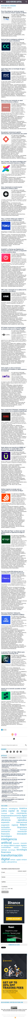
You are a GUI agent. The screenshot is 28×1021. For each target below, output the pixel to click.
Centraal (4, 813)
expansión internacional (15, 309)
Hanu (10, 436)
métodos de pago (6, 560)
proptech (4, 63)
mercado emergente (7, 718)
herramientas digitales (8, 398)
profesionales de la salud (9, 154)
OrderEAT (11, 279)
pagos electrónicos (7, 563)
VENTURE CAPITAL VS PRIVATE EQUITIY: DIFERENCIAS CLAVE (12, 791)
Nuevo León (18, 516)
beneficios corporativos (9, 387)
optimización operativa (15, 680)
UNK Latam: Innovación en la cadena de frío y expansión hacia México (13, 290)
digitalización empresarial (18, 206)
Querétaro (9, 520)
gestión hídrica (18, 88)
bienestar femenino (7, 116)
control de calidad (12, 307)
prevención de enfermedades (16, 125)
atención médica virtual (14, 386)
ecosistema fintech (7, 181)
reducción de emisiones (17, 478)
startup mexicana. (7, 565)
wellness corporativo (17, 444)
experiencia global (7, 352)
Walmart (4, 485)
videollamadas (21, 158)
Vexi (2, 183)
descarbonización (10, 509)
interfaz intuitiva (6, 355)
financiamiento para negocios (10, 555)
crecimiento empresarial (9, 237)
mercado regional (12, 641)
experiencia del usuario (8, 434)
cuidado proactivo (14, 393)
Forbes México (17, 512)
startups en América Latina (9, 283)
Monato (8, 32)
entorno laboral (6, 396)
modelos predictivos (12, 60)
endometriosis (5, 121)
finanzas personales (19, 712)
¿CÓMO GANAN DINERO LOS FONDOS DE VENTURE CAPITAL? (13, 800)
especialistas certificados (17, 397)
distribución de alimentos (9, 308)
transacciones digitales (16, 566)
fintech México (11, 713)
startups (21, 684)
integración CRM (6, 59)
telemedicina (19, 156)
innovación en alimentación (16, 276)
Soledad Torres (16, 363)
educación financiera (13, 709)
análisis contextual (7, 54)
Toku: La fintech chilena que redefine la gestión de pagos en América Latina (12, 219)
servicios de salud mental (9, 405)
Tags (23, 1017)
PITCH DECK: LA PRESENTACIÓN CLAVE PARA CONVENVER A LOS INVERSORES (14, 770)
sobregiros (17, 34)
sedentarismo (19, 440)
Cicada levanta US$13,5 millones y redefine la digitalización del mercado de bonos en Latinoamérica (13, 766)
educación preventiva (15, 119)
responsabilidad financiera (10, 645)
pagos (21, 243)
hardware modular (7, 89)
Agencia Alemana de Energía (10, 506)
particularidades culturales (10, 359)
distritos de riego (20, 87)
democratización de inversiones (11, 707)
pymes (13, 402)
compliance (8, 27)
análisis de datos (6, 587)
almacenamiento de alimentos (10, 305)
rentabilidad (5, 682)
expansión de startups (15, 274)
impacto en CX (21, 596)
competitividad (5, 670)
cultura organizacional (14, 429)
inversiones (18, 717)
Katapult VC (11, 515)
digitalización (14, 671)
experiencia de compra (13, 554)
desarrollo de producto (17, 589)
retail (21, 318)
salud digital (5, 126)
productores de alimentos (13, 477)
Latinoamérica (12, 122)
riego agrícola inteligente (15, 93)
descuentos (15, 466)
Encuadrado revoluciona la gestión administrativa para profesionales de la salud (14, 133)
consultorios (22, 147)
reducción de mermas (8, 479)
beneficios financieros (17, 630)
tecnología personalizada (14, 442)
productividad (5, 402)
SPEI (23, 34)
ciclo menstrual (19, 116)
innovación (18, 514)
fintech (6, 28)
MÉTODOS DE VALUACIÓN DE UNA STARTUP (13, 779)
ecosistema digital (7, 431)
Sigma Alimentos (20, 479)
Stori (2, 723)
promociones (5, 478)
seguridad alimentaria (8, 319)
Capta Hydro (13, 86)
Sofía (19, 405)
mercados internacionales (9, 600)
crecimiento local (12, 632)
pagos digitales (16, 32)
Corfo (21, 307)
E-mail (3, 872)
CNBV (2, 27)
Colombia (20, 55)
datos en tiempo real (7, 87)
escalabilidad (18, 633)
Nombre (3, 877)
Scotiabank (4, 522)
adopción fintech (6, 629)
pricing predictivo (17, 681)
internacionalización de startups (11, 313)
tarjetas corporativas (17, 214)
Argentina (4, 464)
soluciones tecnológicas (17, 564)
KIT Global (15, 355)
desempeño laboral (7, 395)
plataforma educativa (8, 123)
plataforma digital (12, 437)
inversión (18, 242)
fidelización (18, 636)
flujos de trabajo (19, 352)
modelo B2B (4, 476)
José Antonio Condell (19, 436)
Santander (11, 521)
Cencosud (4, 466)
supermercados (6, 483)
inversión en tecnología (8, 640)
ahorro (3, 704)
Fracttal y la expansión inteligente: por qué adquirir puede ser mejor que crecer (12, 787)
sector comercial (15, 682)
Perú (19, 61)
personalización (16, 602)
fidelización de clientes (8, 596)
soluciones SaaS (6, 212)
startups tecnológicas (9, 213)
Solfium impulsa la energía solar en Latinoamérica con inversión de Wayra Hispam (12, 491)
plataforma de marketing (9, 360)
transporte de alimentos (9, 324)
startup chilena (20, 847)
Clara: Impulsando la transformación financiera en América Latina (11, 187)
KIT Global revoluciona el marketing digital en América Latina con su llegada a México (13, 328)
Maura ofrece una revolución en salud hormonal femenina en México (12, 101)
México (3, 32)
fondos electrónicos (15, 28)
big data (22, 669)
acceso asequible (6, 385)
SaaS (20, 437)
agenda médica (5, 147)
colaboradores (16, 391)
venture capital (11, 609)
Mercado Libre (9, 559)
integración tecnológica (17, 676)
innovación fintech (14, 558)
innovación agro (19, 89)
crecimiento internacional (9, 428)
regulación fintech (7, 34)
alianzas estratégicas (8, 425)
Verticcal (22, 65)
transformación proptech (9, 65)
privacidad (21, 360)
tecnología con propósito (17, 128)
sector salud (19, 403)
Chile (2, 236)
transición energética (8, 526)
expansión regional (20, 208)
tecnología (4, 364)
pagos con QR (11, 561)
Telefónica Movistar (15, 525)
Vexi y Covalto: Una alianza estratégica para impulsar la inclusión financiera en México (13, 162)
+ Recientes (4, 757)
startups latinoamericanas (17, 482)
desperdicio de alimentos (9, 467)
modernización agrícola (13, 91)
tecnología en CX (6, 608)
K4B (10, 473)
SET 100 (11, 522)
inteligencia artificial (19, 59)
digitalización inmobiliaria (9, 56)
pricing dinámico (6, 681)
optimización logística (19, 315)
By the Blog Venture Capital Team (17, 15)
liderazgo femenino (7, 243)
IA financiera (13, 714)
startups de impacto (17, 282)
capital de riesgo (17, 811)
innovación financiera (15, 31)
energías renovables (13, 511)
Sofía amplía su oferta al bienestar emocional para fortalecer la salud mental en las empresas (14, 369)
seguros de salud (6, 441)
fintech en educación (8, 275)
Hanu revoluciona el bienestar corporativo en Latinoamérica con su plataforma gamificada (14, 410)
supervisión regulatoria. (9, 36)
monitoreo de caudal (8, 92)
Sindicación (18, 1017)
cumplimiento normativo (8, 148)
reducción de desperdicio (9, 316)
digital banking (17, 27)
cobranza (8, 236)
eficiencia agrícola (7, 88)
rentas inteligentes (14, 63)
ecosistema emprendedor (14, 818)
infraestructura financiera (14, 829)
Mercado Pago (19, 559)
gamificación (13, 435)
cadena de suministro (15, 464)
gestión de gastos (12, 209)
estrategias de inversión (9, 710)
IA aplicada (11, 675)
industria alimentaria (19, 310)
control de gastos (7, 205)
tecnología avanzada (17, 607)
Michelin (3, 516)
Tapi (14, 565)
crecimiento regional (18, 705)
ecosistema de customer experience (12, 591)
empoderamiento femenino (9, 120)
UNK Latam (21, 324)
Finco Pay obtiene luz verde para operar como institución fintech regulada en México (13, 12)
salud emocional (15, 126)
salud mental (10, 403)
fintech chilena (11, 637)
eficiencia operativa (7, 208)
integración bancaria (8, 242)
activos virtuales (6, 26)
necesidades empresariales (10, 401)
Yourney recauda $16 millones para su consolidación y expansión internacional (12, 572)
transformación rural (8, 95)
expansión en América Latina (10, 592)
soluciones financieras (8, 721)
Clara (15, 204)
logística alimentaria (8, 314)
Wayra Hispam (20, 526)
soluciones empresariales (9, 684)
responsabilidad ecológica (10, 318)
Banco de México (18, 26)
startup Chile (10, 156)
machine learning (12, 474)
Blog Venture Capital (14, 1)
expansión (20, 635)
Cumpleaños (4, 886)
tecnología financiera (12, 723)
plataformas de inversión (16, 720)
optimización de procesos (17, 476)
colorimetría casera (7, 117)
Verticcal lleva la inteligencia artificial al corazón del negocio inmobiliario (12, 40)
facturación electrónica (9, 152)
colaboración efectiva (8, 347)
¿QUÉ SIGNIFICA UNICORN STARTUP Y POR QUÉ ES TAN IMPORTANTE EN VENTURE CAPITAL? (13, 775)
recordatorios (6, 155)
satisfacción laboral (8, 440)
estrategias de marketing (9, 349)
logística (22, 355)
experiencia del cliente (8, 239)
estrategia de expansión (8, 635)
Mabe (17, 515)
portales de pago (6, 244)
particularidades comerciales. (11, 358)
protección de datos (7, 362)
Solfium (11, 523)
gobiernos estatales (7, 514)
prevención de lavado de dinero (11, 33)
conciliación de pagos (19, 236)
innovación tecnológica (16, 240)
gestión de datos (6, 310)
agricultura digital (7, 84)
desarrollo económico (8, 708)
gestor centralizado (8, 353)
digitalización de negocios (15, 552)
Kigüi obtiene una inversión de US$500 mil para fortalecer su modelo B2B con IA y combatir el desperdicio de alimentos (13, 449)
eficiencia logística (7, 468)
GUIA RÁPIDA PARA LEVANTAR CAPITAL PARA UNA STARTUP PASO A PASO (14, 761)
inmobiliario (16, 58)
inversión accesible (7, 717)
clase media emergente (8, 177)
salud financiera (18, 182)
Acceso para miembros (9, 1017)
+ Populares (12, 757)
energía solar (12, 510)
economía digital (6, 553)
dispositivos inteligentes (15, 430)
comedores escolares (18, 270)
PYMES (7, 564)
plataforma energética (8, 517)
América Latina (5, 203)
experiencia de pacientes (15, 150)
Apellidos (4, 881)
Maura (19, 122)
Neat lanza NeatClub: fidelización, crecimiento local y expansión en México (12, 613)
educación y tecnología (8, 272)
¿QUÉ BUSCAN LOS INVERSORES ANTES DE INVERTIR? (13, 795)
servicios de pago (14, 646)
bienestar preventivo (16, 389)
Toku (9, 245)
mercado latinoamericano (11, 678)
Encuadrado (12, 149)
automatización (16, 234)
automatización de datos (9, 55)
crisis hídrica (22, 86)
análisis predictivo (20, 54)
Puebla (3, 520)
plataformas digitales (8, 603)
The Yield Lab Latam (15, 484)
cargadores (17, 507)
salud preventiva (15, 439)
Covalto (10, 178)
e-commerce (22, 671)
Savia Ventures (19, 521)
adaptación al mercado (8, 343)
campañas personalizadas (16, 346)
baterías (10, 507)
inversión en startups (14, 598)
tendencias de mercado (16, 64)
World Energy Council (8, 527)
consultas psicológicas (8, 392)
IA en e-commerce (21, 675)
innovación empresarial (8, 597)
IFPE (24, 28)
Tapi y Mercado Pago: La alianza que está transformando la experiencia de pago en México (13, 532)
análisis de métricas (7, 344)
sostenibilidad (14, 320)
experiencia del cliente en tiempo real (13, 594)
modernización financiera (9, 642)
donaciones (21, 467)
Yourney (19, 609)
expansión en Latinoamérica (14, 433)
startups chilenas (7, 605)
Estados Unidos (18, 431)
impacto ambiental (15, 469)
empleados (17, 395)
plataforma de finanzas (13, 211)
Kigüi (13, 473)
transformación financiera (10, 215)
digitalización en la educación (10, 271)
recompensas (11, 643)
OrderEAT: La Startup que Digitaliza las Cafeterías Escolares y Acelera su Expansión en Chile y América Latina (14, 251)
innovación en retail (7, 471)
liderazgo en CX (6, 599)
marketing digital (15, 357)
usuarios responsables (8, 648)
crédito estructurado (16, 180)
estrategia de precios (8, 674)
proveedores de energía (14, 519)
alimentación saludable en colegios (12, 266)
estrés (3, 433)
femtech (13, 121)
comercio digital (6, 550)
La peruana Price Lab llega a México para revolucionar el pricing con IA (13, 652)
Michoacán (10, 516)
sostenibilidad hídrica (8, 94)
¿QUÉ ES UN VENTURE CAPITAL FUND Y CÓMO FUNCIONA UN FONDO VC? (12, 783)
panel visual (13, 61)
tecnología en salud (7, 406)
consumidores (9, 631)
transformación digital (8, 158)
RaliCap (16, 520)
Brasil (10, 204)
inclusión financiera (7, 29)
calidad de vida (6, 390)
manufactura (5, 357)
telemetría (19, 94)
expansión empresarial (14, 351)
